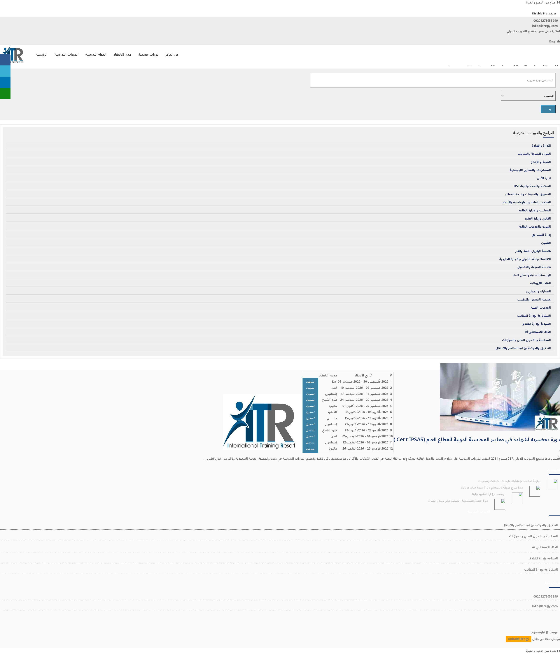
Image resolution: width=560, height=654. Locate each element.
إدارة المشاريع (541, 235)
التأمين (546, 243)
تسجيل (310, 382)
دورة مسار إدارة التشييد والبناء (488, 494)
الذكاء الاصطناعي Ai (538, 332)
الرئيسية (41, 54)
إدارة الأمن (544, 178)
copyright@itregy (544, 632)
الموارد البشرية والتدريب (534, 154)
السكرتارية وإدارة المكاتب (534, 316)
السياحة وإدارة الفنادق (536, 324)
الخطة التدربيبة (96, 54)
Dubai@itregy (518, 639)
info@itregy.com (545, 26)
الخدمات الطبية (540, 308)
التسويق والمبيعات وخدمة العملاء (528, 194)
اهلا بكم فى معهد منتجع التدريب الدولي (533, 31)
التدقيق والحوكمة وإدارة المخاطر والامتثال (523, 348)
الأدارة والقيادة (541, 146)
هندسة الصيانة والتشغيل (534, 267)
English (554, 41)
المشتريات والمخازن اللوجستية (530, 170)
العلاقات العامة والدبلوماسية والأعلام (526, 202)
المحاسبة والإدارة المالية (535, 210)
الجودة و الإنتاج (541, 162)
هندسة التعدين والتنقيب (534, 300)
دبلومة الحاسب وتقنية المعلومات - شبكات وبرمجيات (509, 481)
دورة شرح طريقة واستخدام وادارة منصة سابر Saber (492, 488)
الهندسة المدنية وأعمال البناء (532, 275)
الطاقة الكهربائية (540, 283)
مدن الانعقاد (122, 54)
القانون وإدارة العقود (538, 219)
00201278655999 (545, 21)
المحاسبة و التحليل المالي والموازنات (526, 340)
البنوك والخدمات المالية (535, 227)
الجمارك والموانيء (538, 291)
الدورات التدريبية (66, 54)
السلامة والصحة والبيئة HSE (532, 186)
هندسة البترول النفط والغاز (533, 251)
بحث (548, 109)
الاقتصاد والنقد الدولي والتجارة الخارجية (525, 259)
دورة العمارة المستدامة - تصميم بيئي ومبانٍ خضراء (458, 501)
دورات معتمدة (148, 54)
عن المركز (172, 54)
